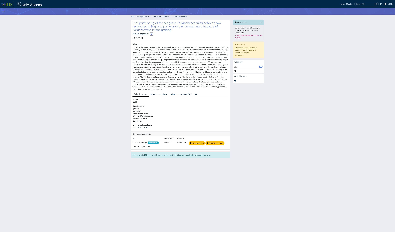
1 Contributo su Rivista (160, 17)
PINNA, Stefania (140, 33)
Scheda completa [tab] (158, 94)
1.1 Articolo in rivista (179, 17)
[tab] (196, 94)
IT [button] (381, 4)
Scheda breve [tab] (140, 94)
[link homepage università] (29, 4)
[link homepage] (7, 4)
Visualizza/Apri (197, 143)
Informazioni (241, 22)
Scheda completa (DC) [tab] (180, 94)
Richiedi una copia (215, 143)
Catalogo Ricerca (142, 17)
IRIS (132, 17)
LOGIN (390, 4)
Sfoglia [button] (349, 4)
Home (342, 4)
